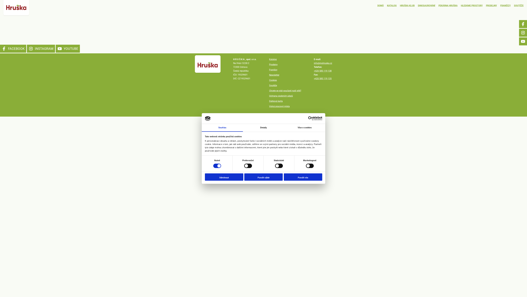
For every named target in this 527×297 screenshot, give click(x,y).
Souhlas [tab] (222, 127)
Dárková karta (276, 101)
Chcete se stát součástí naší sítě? (285, 90)
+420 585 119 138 (323, 71)
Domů (380, 5)
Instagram (523, 33)
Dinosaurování (426, 5)
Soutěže (519, 5)
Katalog (392, 5)
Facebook (523, 24)
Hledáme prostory (472, 5)
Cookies (273, 80)
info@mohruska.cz (323, 63)
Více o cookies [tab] (305, 127)
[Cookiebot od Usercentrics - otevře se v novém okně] (310, 118)
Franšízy (505, 5)
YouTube (523, 41)
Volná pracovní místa (279, 106)
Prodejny (491, 5)
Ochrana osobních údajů (281, 96)
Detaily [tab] (263, 127)
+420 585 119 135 (323, 78)
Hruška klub (407, 5)
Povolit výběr (264, 177)
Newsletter (274, 75)
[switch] (248, 166)
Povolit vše (303, 177)
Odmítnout (224, 177)
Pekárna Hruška (448, 5)
